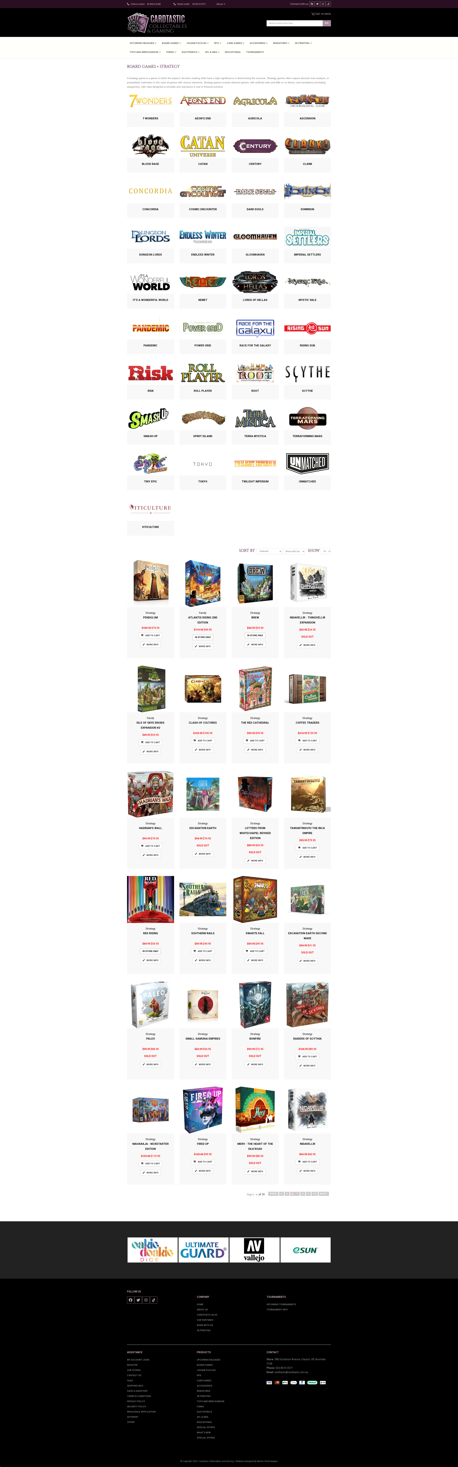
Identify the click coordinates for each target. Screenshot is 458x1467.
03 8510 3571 (199, 4)
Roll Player (203, 390)
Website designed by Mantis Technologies (257, 1461)
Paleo (150, 1038)
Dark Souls (255, 209)
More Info (153, 644)
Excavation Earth (202, 828)
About (219, 4)
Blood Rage (150, 164)
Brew (255, 617)
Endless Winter (203, 254)
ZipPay (131, 1422)
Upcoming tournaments (281, 1304)
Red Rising (150, 933)
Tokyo (202, 481)
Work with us (205, 1325)
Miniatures (280, 43)
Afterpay (132, 1417)
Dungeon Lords (150, 254)
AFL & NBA (211, 52)
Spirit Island (202, 436)
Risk (151, 390)
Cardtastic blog (207, 1315)
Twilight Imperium (255, 481)
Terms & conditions (139, 1396)
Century (255, 164)
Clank (307, 164)
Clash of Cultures (203, 722)
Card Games (234, 43)
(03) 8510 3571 (284, 1367)
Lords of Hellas (255, 300)
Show (313, 551)
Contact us (134, 1375)
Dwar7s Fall (255, 933)
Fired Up (203, 1144)
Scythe (307, 390)
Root (255, 390)
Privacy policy (136, 1401)
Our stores (134, 1370)
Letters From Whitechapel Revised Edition (255, 833)
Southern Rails (203, 933)
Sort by (247, 551)
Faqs (130, 1380)
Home (200, 1304)
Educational (233, 52)
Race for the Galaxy (255, 345)
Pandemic (150, 345)
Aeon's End (203, 118)
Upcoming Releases (142, 43)
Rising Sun (307, 345)
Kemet (202, 300)
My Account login (138, 1360)
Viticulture (150, 527)
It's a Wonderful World (150, 300)
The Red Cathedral (255, 722)
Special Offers (206, 1427)
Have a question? (137, 1391)
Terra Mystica (255, 436)
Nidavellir (307, 1144)
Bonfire (255, 1038)
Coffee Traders (307, 722)
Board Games (170, 43)
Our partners (205, 1320)
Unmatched (307, 481)
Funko (170, 52)
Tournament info (277, 1309)
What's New (204, 1432)
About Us (202, 1309)
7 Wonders (150, 118)
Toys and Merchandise (144, 52)
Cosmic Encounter (203, 209)
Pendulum (150, 617)
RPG (217, 43)
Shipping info (135, 1386)
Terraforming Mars (307, 436)
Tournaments (255, 52)
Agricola (255, 118)
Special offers (206, 1438)
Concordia (150, 209)
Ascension (307, 118)
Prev (273, 1193)
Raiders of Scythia (307, 1038)
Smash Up (150, 436)
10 (314, 1193)
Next (323, 1193)
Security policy (136, 1406)
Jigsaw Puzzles (196, 43)
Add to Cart (152, 635)
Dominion (307, 209)
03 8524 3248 (153, 4)
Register (132, 1365)
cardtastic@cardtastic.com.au (291, 1372)
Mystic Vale (307, 300)
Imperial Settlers (307, 254)
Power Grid (202, 345)
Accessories (258, 43)
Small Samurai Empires (203, 1038)
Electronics (190, 52)
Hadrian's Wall (150, 828)
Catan (203, 164)
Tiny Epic (150, 481)
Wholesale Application (141, 1412)
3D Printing (302, 43)
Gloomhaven (255, 254)
